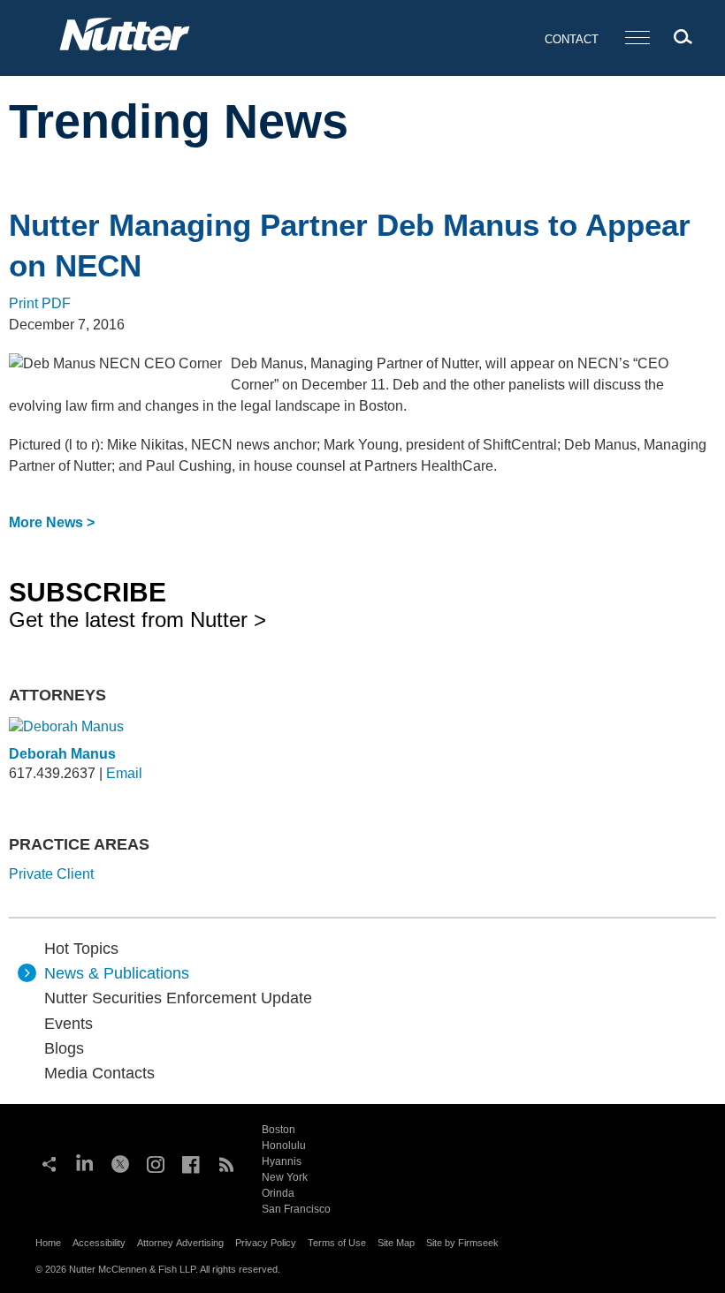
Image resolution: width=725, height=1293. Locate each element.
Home (48, 1242)
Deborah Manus (62, 753)
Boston (278, 1129)
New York (285, 1177)
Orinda (278, 1193)
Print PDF (40, 303)
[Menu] (637, 38)
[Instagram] (155, 1162)
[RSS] (226, 1162)
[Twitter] (120, 1162)
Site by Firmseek (462, 1242)
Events (68, 1023)
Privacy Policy (265, 1242)
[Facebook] (191, 1162)
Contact (572, 39)
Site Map (396, 1242)
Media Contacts (99, 1073)
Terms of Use (337, 1242)
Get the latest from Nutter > (137, 604)
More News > (52, 522)
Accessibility (99, 1242)
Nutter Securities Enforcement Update (178, 998)
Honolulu (284, 1145)
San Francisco (296, 1209)
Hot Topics (81, 948)
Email (124, 773)
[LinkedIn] (84, 1162)
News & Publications (116, 973)
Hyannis (281, 1161)
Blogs (64, 1048)
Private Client (51, 873)
